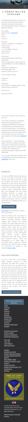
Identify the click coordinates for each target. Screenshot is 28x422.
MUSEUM (7, 307)
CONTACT (7, 323)
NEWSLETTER (8, 319)
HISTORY (6, 313)
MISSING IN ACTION (10, 352)
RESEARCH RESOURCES (11, 325)
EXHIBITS (6, 350)
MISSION (6, 315)
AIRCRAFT (7, 371)
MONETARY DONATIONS (11, 337)
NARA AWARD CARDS (10, 360)
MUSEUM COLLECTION (11, 331)
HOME (6, 306)
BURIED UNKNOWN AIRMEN (12, 354)
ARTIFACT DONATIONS (10, 335)
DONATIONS (7, 317)
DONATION (5, 159)
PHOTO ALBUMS (9, 333)
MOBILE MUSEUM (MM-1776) (12, 367)
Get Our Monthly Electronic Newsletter (14, 302)
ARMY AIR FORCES (9, 346)
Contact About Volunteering (11, 292)
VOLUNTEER (7, 321)
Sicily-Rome (14, 33)
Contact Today (11, 248)
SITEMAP (6, 326)
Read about (5, 211)
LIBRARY (6, 309)
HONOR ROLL (8, 369)
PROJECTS (7, 311)
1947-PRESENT (8, 344)
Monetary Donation (9, 206)
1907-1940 (7, 340)
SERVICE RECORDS (9, 365)
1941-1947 (7, 342)
